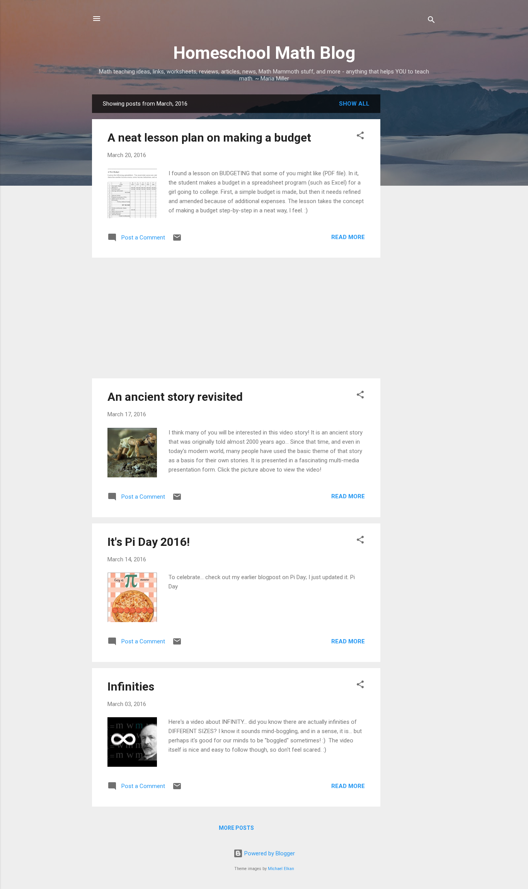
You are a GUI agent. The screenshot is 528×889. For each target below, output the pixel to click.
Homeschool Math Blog (264, 53)
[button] (360, 137)
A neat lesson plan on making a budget (209, 137)
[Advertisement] (411, 210)
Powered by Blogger (269, 853)
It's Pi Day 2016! (148, 542)
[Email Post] (177, 240)
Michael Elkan (281, 868)
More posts (236, 828)
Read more (348, 237)
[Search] (431, 21)
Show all (354, 103)
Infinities (130, 686)
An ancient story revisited (175, 396)
